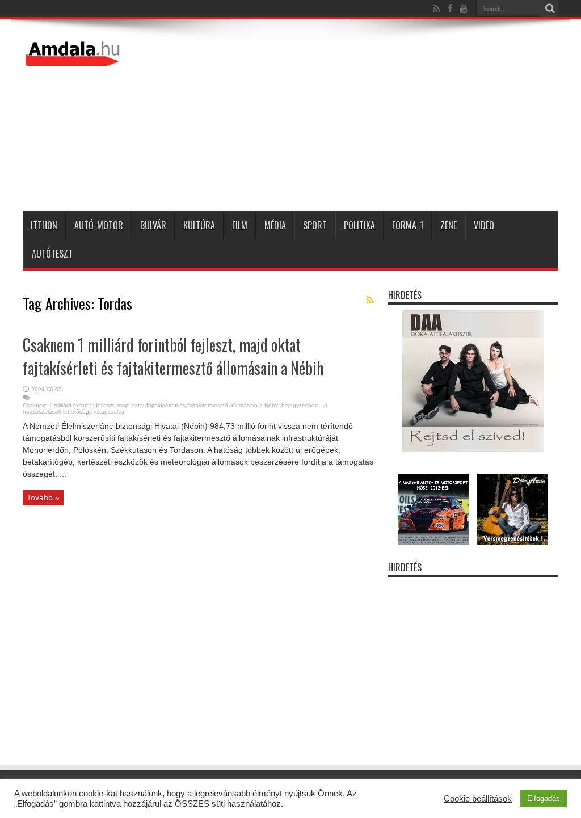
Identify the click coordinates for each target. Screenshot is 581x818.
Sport (315, 225)
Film (239, 225)
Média (275, 225)
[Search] (549, 8)
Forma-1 (407, 225)
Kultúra (199, 225)
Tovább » (43, 497)
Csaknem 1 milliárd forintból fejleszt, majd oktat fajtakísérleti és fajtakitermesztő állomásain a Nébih (173, 356)
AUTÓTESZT (52, 253)
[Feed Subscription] (369, 300)
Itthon (44, 225)
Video (484, 225)
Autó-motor (98, 225)
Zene (448, 225)
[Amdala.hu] (74, 61)
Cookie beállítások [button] (478, 798)
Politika (359, 225)
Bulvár (153, 225)
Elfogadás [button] (543, 798)
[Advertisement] (351, 117)
